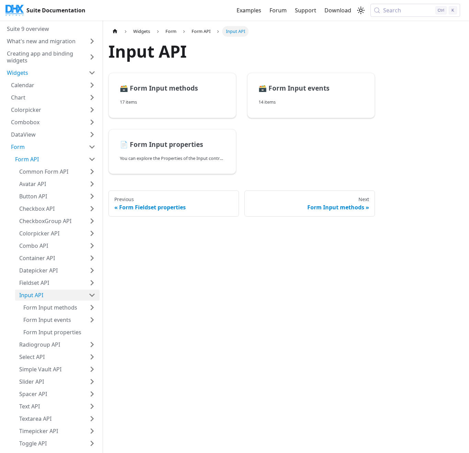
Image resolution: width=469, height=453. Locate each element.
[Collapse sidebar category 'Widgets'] (92, 72)
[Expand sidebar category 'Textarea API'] (92, 418)
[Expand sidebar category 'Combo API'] (92, 245)
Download (337, 10)
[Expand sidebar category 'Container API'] (92, 258)
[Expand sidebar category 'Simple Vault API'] (92, 369)
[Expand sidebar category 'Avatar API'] (92, 183)
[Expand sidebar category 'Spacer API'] (92, 393)
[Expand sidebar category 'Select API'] (92, 356)
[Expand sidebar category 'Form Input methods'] (92, 307)
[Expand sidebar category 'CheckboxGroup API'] (92, 221)
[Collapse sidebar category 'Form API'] (92, 159)
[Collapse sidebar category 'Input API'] (92, 295)
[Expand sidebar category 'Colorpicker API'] (92, 233)
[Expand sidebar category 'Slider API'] (92, 381)
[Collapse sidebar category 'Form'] (92, 146)
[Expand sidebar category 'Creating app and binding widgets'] (92, 57)
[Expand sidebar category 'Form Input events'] (92, 319)
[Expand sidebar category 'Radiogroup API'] (92, 344)
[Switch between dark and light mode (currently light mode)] (360, 10)
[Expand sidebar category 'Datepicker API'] (92, 270)
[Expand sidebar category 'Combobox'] (92, 122)
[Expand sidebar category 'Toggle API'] (92, 443)
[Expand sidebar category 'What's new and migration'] (92, 41)
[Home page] (115, 31)
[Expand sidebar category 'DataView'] (92, 134)
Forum (278, 10)
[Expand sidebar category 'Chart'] (92, 97)
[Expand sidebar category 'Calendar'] (92, 85)
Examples (249, 10)
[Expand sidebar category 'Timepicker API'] (92, 431)
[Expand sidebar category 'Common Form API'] (92, 171)
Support (305, 10)
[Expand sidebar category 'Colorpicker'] (92, 109)
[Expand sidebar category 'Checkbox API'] (92, 208)
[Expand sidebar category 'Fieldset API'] (92, 282)
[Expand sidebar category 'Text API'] (92, 406)
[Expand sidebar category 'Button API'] (92, 196)
